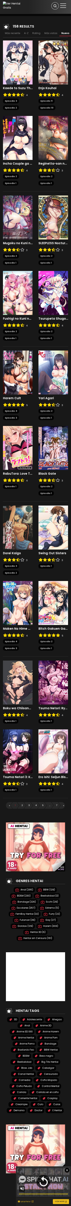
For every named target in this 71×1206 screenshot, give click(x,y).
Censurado (50, 1074)
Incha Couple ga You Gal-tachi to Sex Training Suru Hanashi (18, 163)
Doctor (38, 1110)
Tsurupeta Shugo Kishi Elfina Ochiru (53, 318)
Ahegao (56, 1019)
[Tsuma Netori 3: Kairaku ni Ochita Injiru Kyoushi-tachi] (18, 751)
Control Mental (50, 1086)
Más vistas (50, 33)
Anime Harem (50, 1031)
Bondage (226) (26, 901)
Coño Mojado (48, 1080)
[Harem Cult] (18, 372)
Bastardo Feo (25, 1049)
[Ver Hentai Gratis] (12, 5)
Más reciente (12, 33)
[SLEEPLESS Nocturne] (53, 217)
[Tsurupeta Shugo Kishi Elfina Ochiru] (53, 293)
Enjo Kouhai (47, 88)
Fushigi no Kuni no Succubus (18, 318)
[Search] (55, 6)
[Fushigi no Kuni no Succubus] (18, 293)
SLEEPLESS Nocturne (53, 243)
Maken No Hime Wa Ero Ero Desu (18, 628)
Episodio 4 (11, 410)
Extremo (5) (52, 907)
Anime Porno (27, 1043)
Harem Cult (12, 398)
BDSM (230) (23, 895)
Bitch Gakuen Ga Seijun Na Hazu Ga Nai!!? (53, 628)
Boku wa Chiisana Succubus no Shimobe (18, 708)
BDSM (25, 1055)
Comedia (24, 1080)
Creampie (21, 1104)
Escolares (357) (25, 907)
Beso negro (46, 1055)
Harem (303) (50, 926)
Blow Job (26, 1068)
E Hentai (57, 1110)
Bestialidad (24, 1061)
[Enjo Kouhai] (53, 62)
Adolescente (34, 1019)
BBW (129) (49, 889)
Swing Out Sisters (52, 553)
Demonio (18, 1110)
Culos (56, 1104)
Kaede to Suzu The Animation (18, 88)
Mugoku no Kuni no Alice (18, 243)
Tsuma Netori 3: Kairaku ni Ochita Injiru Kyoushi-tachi (18, 777)
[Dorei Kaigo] (18, 527)
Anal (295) (26, 889)
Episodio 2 (11, 107)
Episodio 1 (10, 183)
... (49, 805)
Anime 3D (45, 1025)
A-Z (26, 33)
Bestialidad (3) (49, 895)
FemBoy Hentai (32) (27, 913)
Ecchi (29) (51, 901)
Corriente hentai (27, 1098)
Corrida (21, 1092)
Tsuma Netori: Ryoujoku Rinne (53, 708)
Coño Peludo (24, 1086)
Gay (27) (50, 920)
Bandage (50, 1043)
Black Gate (47, 473)
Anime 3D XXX (24, 1031)
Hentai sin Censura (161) (37, 938)
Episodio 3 (11, 100)
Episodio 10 (46, 107)
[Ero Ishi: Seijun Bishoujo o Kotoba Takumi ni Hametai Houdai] (53, 751)
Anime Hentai (26, 1037)
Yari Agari (46, 398)
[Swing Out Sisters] (53, 527)
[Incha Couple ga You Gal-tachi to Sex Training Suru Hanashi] (18, 138)
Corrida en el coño (47, 1092)
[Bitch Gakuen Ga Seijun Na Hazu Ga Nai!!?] (53, 603)
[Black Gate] (53, 448)
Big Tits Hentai (49, 1061)
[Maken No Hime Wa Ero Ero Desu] (18, 603)
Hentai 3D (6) (38, 932)
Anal (27, 1025)
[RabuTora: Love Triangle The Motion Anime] (18, 448)
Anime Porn (51, 1037)
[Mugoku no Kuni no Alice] (18, 217)
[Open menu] (63, 6)
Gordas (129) (25, 926)
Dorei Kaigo (12, 553)
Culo (40, 1104)
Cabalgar (48, 1068)
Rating (36, 33)
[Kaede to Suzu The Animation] (18, 62)
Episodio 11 (46, 100)
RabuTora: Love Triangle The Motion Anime (18, 473)
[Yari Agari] (53, 372)
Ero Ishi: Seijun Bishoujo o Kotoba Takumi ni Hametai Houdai (53, 777)
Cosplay (52, 1098)
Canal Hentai (25, 1074)
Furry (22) (54, 913)
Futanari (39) (27, 920)
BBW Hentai (50, 1049)
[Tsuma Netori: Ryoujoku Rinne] (53, 682)
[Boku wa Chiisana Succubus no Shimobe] (18, 682)
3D (15, 1019)
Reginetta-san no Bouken (53, 163)
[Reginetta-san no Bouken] (53, 138)
